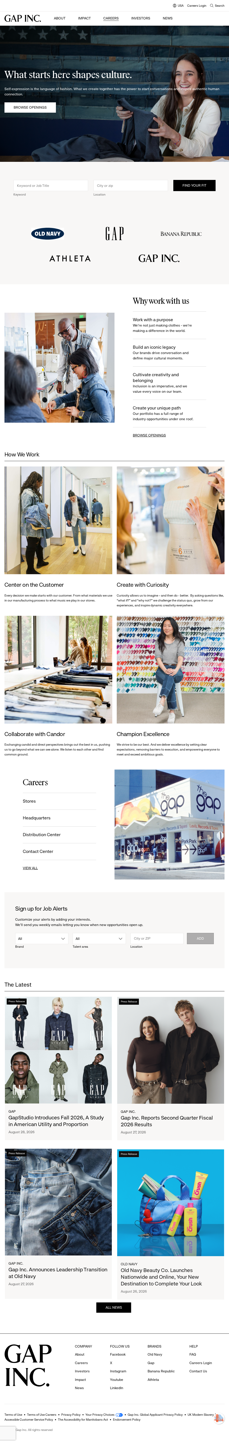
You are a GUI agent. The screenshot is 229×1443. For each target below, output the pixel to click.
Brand (19, 946)
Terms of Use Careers (41, 1414)
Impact (84, 18)
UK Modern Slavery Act (203, 1414)
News (168, 18)
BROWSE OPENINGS (149, 435)
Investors (140, 18)
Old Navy (129, 1263)
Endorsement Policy (126, 1419)
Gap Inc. (128, 1111)
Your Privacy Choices (99, 1414)
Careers (111, 18)
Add (200, 938)
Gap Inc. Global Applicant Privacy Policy (155, 1414)
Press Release (16, 1001)
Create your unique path (163, 413)
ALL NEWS (114, 1307)
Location (99, 194)
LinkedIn (116, 1388)
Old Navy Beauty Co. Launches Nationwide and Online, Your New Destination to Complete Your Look (161, 1276)
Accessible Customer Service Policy (28, 1419)
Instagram (118, 1371)
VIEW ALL (30, 868)
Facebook (118, 1354)
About (60, 18)
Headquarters (37, 818)
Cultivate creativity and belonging (160, 383)
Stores (29, 801)
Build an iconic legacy (161, 352)
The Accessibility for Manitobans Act (83, 1419)
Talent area (80, 946)
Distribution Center (42, 834)
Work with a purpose (162, 325)
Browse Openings (30, 107)
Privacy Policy (71, 1414)
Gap (12, 1111)
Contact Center (38, 851)
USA (178, 6)
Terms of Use (13, 1414)
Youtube (116, 1380)
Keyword (19, 194)
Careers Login (196, 5)
